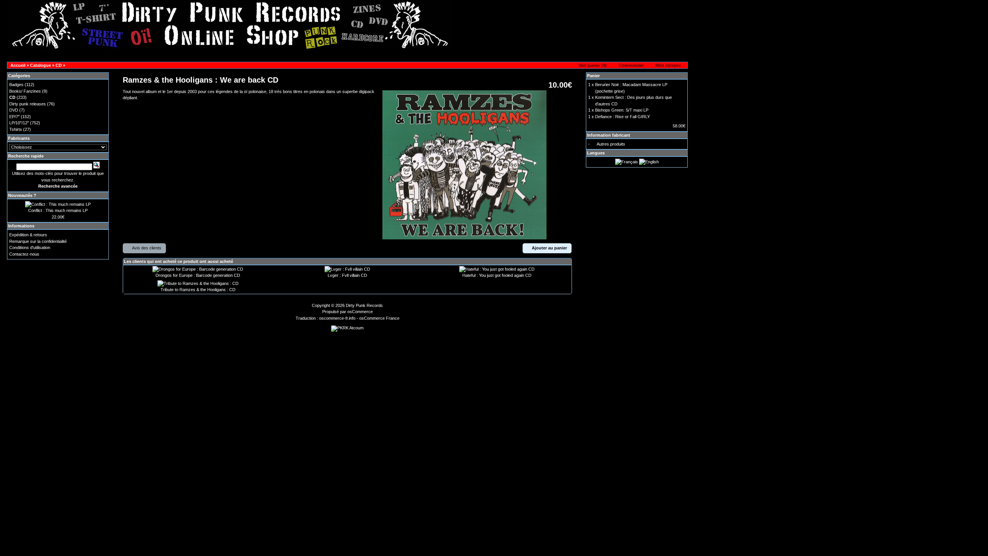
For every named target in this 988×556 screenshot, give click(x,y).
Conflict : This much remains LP (58, 210)
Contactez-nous (24, 254)
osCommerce (360, 311)
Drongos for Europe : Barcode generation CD (198, 275)
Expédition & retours (28, 234)
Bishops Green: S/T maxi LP (621, 110)
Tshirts (15, 129)
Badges (16, 84)
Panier (593, 75)
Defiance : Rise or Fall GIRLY (622, 116)
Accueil (17, 65)
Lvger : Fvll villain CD (347, 275)
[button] (590, 65)
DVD (13, 110)
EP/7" (14, 116)
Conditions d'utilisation (29, 247)
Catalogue (40, 65)
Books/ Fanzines (25, 91)
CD (59, 65)
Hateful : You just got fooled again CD (496, 275)
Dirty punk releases (27, 104)
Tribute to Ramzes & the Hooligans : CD (198, 289)
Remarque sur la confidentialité (38, 241)
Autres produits (611, 144)
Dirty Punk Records (364, 305)
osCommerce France (379, 318)
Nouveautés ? (22, 195)
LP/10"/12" (19, 122)
